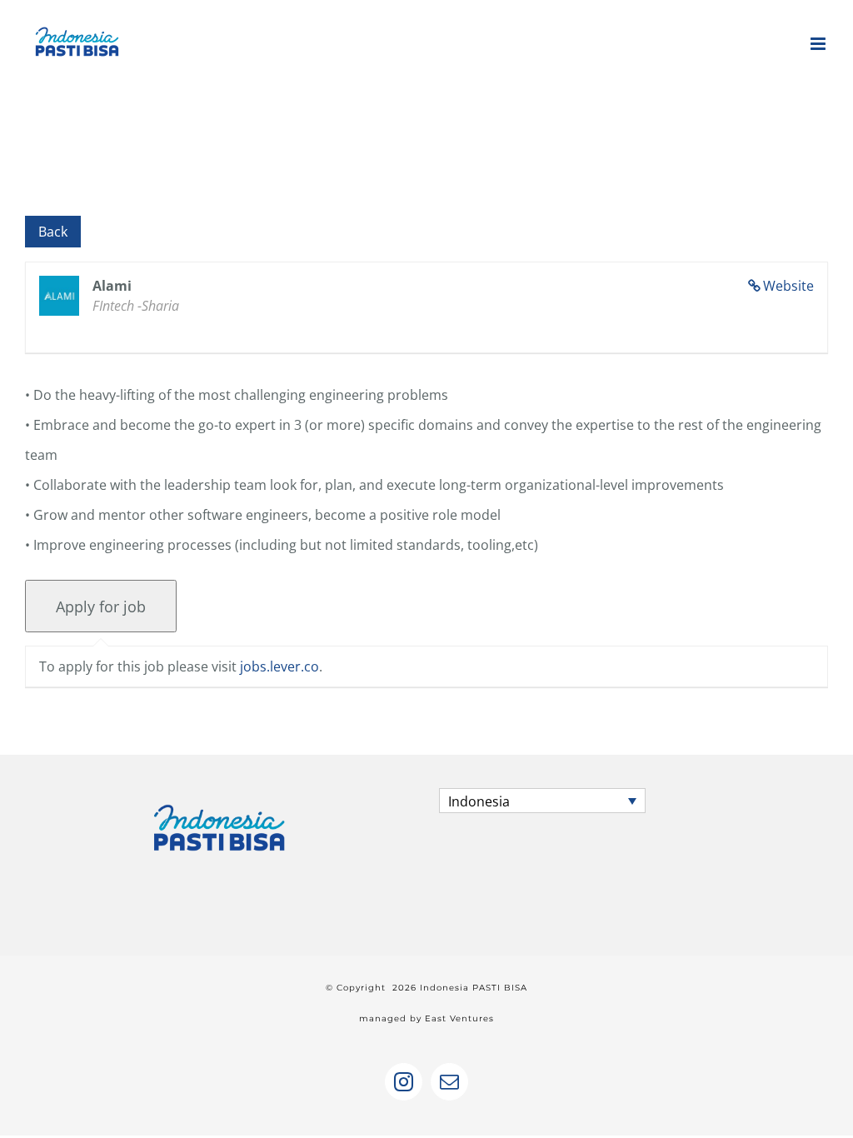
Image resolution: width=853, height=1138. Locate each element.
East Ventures (459, 1018)
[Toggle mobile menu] (819, 43)
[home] (219, 803)
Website (788, 286)
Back (52, 231)
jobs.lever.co (279, 666)
